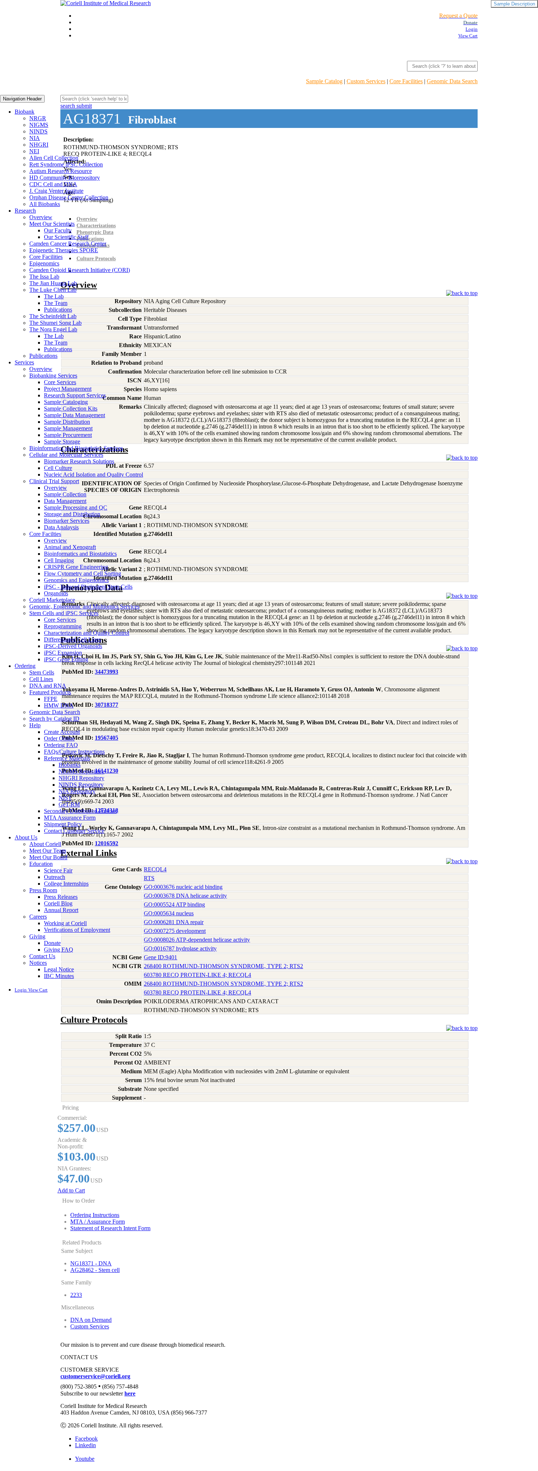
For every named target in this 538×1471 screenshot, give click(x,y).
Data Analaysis (61, 527)
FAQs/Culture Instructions (74, 752)
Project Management (67, 389)
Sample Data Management (74, 415)
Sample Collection (65, 494)
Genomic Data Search (452, 81)
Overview (40, 217)
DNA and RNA (47, 686)
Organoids (56, 593)
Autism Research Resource (60, 171)
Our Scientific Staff (66, 237)
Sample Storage (62, 441)
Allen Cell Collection (53, 158)
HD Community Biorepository (64, 177)
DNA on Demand (91, 1320)
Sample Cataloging (66, 402)
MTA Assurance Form (70, 817)
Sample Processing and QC (75, 507)
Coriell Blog (58, 903)
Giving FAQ (58, 949)
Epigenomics (44, 263)
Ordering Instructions (94, 1215)
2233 (76, 1295)
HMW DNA (59, 705)
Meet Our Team (47, 850)
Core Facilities (406, 81)
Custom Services (366, 81)
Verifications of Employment (77, 930)
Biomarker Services (66, 521)
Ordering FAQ (61, 745)
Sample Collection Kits (70, 408)
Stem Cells (41, 672)
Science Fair (58, 870)
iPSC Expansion (63, 653)
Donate (52, 943)
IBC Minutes (59, 976)
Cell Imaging (59, 560)
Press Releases (61, 897)
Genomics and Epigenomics (76, 580)
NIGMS (38, 125)
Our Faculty (58, 230)
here (129, 1393)
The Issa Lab (44, 276)
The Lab (54, 296)
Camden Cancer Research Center (67, 243)
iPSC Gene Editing (66, 659)
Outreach (54, 877)
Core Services (60, 382)
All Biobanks (44, 204)
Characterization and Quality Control (86, 633)
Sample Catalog (324, 81)
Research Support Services (75, 395)
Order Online (59, 738)
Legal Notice (59, 969)
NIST (65, 798)
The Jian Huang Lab (53, 283)
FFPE (50, 699)
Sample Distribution (67, 422)
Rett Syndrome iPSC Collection (66, 164)
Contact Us (42, 956)
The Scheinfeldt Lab (52, 316)
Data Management (65, 501)
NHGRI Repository (81, 778)
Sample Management (68, 428)
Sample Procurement (68, 435)
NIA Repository (77, 791)
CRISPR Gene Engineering (76, 567)
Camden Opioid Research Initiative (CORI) (79, 270)
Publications (58, 309)
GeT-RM (69, 804)
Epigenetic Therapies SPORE (63, 250)
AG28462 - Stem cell (95, 1270)
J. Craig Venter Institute (56, 191)
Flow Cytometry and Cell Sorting (82, 573)
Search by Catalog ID (54, 719)
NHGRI (38, 144)
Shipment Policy (63, 824)
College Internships (66, 883)
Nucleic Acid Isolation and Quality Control (93, 474)
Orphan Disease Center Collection (68, 197)
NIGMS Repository (81, 771)
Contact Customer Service (74, 831)
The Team (55, 303)
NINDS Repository (81, 785)
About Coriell (45, 844)
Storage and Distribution (72, 514)
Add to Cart (71, 1190)
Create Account (62, 732)
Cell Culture (58, 468)
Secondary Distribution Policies (80, 811)
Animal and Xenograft (70, 547)
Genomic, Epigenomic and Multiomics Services (84, 606)
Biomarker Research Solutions (79, 461)
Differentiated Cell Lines (72, 639)
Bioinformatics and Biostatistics (80, 554)
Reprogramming (63, 626)
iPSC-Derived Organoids (73, 646)
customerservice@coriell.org (95, 1376)
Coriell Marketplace (52, 600)
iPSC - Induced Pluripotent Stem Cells (88, 587)
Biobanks (70, 765)
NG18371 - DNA (91, 1263)
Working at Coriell (65, 923)
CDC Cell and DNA (53, 184)
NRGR (37, 118)
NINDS (38, 131)
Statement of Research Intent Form (110, 1228)
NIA (34, 138)
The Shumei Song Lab (55, 323)
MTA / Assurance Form (97, 1221)
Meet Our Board (48, 857)
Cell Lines (41, 679)
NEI (34, 151)
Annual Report (61, 910)
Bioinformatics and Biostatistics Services (76, 448)
